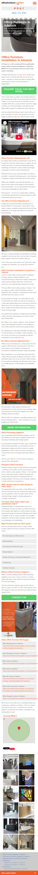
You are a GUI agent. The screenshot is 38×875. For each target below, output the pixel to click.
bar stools (17, 459)
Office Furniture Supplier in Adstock (14, 854)
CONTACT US (19, 597)
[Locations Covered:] (2, 3)
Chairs (11, 322)
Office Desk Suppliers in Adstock (14, 864)
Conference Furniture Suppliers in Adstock (16, 856)
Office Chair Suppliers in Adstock (14, 862)
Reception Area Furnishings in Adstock (15, 858)
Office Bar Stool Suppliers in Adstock (16, 868)
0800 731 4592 (19, 13)
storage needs (21, 75)
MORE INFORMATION (19, 427)
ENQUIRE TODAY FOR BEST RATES (19, 90)
